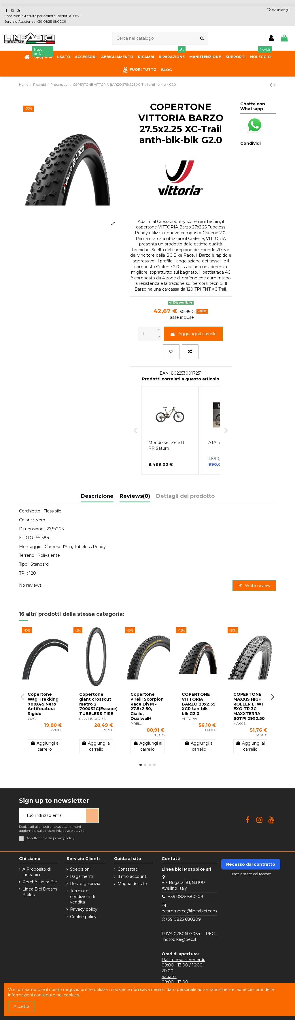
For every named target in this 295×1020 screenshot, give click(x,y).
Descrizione (97, 496)
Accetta (21, 1006)
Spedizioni (80, 869)
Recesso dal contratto (250, 864)
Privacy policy (83, 909)
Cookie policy (83, 916)
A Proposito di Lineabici (36, 872)
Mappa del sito (132, 883)
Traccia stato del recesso (250, 874)
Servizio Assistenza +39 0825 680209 (35, 21)
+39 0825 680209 (183, 919)
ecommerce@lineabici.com (189, 911)
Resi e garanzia (85, 883)
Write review (257, 585)
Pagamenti (81, 876)
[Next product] (275, 84)
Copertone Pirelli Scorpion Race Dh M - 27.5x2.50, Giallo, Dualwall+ (147, 706)
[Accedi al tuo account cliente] (271, 38)
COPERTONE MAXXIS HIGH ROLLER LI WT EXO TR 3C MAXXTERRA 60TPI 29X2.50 (249, 706)
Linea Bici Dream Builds (39, 891)
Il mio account (132, 876)
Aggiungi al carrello (197, 333)
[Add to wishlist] (171, 351)
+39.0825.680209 (185, 896)
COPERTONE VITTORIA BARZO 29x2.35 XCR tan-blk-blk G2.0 (198, 704)
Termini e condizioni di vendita (82, 896)
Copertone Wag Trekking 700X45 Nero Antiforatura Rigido (43, 704)
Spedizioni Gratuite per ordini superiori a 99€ (42, 16)
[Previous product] (272, 84)
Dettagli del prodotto (185, 496)
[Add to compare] (190, 351)
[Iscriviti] (92, 816)
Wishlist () (281, 10)
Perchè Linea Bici (40, 881)
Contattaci (128, 869)
